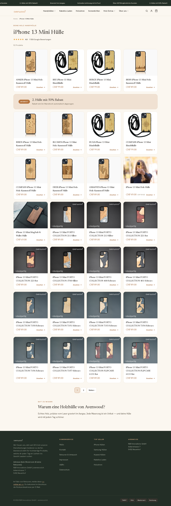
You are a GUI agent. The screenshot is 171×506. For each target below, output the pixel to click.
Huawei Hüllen (99, 455)
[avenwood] (19, 11)
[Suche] (146, 11)
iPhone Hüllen (99, 445)
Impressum (63, 460)
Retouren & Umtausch (68, 455)
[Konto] (151, 11)
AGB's (61, 465)
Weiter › (92, 390)
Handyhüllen (48, 11)
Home (15, 19)
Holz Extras (108, 11)
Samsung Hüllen (100, 450)
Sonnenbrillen (94, 11)
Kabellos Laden (65, 11)
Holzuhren (80, 11)
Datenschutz (64, 470)
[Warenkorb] (156, 11)
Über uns (123, 11)
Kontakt (62, 450)
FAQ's (61, 445)
